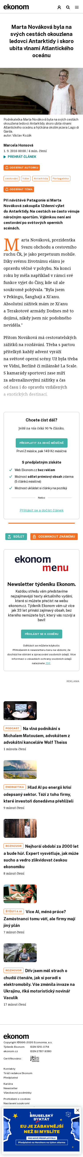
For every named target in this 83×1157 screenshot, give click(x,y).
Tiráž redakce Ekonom (18, 1073)
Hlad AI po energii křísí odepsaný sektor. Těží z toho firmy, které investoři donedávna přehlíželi (38, 794)
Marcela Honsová (18, 145)
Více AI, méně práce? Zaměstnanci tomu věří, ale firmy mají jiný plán (39, 918)
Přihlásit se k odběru (41, 634)
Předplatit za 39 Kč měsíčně (41, 442)
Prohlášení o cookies (17, 1098)
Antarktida (41, 178)
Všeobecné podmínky (17, 1092)
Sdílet (18, 536)
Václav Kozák (22, 135)
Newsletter (11, 1088)
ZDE (47, 663)
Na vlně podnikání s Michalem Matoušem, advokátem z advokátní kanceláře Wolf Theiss (37, 735)
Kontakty (9, 1068)
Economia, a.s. (43, 1042)
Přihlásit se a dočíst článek (42, 510)
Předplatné (11, 1077)
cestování (11, 178)
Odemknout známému (56, 536)
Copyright (10, 1042)
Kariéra (8, 1083)
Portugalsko (61, 178)
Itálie (26, 178)
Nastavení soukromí (16, 1103)
